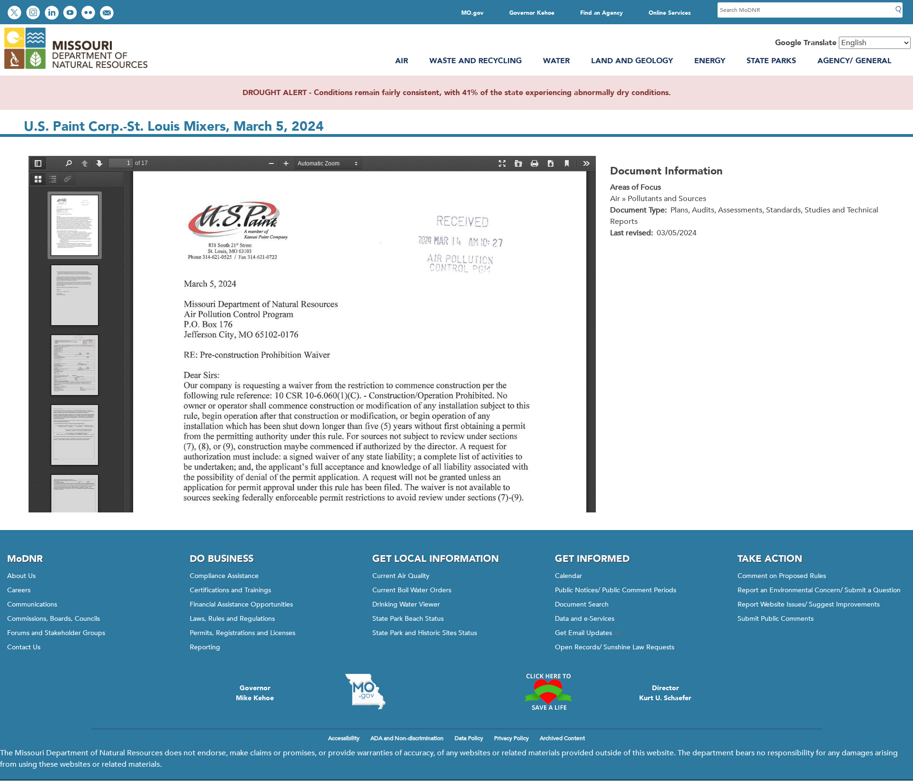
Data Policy (469, 738)
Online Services (670, 13)
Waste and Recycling (475, 61)
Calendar (568, 575)
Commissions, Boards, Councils (53, 618)
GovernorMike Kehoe (255, 693)
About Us (21, 575)
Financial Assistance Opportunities (241, 604)
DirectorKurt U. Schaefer (665, 693)
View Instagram (34, 13)
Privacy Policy (511, 738)
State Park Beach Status (408, 618)
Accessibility (343, 738)
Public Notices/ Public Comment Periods (615, 590)
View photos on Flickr (89, 13)
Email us (108, 13)
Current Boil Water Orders (411, 590)
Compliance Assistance (224, 575)
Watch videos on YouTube (71, 13)
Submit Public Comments (776, 618)
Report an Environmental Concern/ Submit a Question (819, 590)
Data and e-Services (584, 618)
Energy (709, 61)
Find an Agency (601, 13)
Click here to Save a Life (547, 691)
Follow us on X (16, 13)
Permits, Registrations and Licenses (242, 632)
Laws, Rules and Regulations (232, 618)
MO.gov (472, 13)
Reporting (205, 647)
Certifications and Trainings (230, 590)
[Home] (75, 70)
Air (401, 61)
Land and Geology (632, 61)
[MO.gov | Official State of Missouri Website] (365, 691)
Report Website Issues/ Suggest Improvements (809, 604)
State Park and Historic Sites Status (424, 632)
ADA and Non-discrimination (407, 738)
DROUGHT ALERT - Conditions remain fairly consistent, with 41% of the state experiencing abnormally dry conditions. (457, 92)
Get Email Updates (583, 632)
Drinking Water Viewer (406, 604)
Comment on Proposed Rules (782, 575)
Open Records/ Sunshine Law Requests (614, 647)
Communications (32, 604)
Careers (18, 590)
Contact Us (23, 647)
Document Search (582, 604)
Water (556, 61)
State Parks (771, 61)
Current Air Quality (400, 575)
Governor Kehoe (531, 13)
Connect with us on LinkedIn (53, 13)
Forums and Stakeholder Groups (56, 632)
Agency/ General (854, 61)
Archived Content (562, 738)
